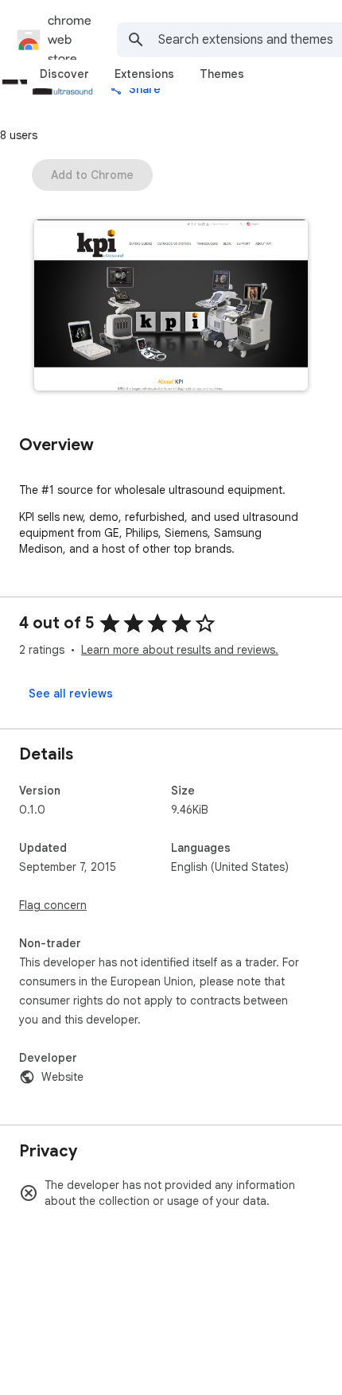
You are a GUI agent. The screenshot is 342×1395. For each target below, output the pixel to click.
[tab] (64, 74)
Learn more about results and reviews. (179, 650)
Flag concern (53, 905)
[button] (171, 306)
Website (62, 1077)
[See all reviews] (70, 693)
